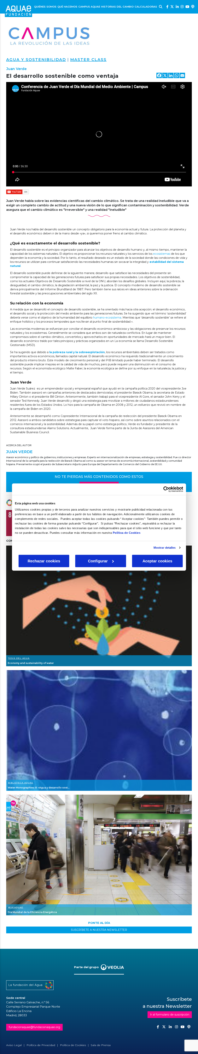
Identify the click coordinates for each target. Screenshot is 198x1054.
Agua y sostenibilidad (36, 59)
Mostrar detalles (165, 547)
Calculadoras (146, 6)
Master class (88, 59)
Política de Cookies (127, 532)
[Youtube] (187, 7)
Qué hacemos (67, 6)
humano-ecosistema (107, 317)
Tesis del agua (19, 658)
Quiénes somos (45, 6)
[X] (165, 76)
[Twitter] (172, 7)
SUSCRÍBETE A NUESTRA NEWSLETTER (99, 930)
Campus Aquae (89, 6)
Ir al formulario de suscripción (169, 1014)
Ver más (99, 606)
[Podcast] (192, 7)
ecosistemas (161, 253)
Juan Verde (16, 69)
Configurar (98, 561)
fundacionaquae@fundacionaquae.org (34, 1027)
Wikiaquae (15, 907)
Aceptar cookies (157, 561)
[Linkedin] (177, 7)
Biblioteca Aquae (20, 783)
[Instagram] (182, 7)
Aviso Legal (14, 1045)
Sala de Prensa (101, 1045)
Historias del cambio (117, 6)
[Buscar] (160, 6)
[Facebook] (167, 7)
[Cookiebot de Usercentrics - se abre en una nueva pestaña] (166, 489)
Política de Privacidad (40, 1045)
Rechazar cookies (44, 561)
